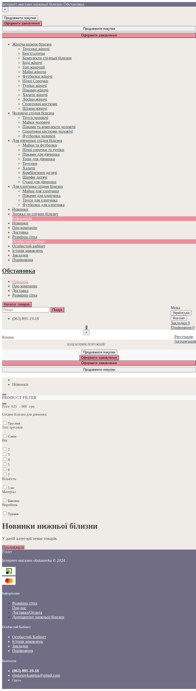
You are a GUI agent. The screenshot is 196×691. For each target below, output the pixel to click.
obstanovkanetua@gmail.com (36, 675)
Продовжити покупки (20, 18)
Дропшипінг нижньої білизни (38, 617)
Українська (181, 313)
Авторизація (185, 341)
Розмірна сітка (24, 295)
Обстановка (18, 270)
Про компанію (24, 286)
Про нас (19, 608)
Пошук (57, 310)
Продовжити (13, 547)
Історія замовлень (27, 250)
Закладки (20, 646)
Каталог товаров (17, 304)
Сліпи (11, 436)
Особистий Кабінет (29, 637)
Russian (179, 318)
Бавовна (13, 501)
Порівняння (22, 650)
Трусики (13, 423)
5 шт (11, 488)
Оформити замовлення (22, 23)
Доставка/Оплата (27, 612)
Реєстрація (183, 337)
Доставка (20, 290)
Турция (12, 514)
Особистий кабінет (28, 246)
